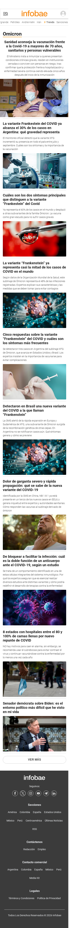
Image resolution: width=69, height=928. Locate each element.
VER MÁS (34, 759)
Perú (19, 820)
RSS (34, 829)
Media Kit (34, 878)
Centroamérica (34, 820)
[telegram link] (46, 793)
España (37, 812)
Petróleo (13, 22)
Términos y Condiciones (21, 898)
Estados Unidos (52, 812)
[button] (5, 13)
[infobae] (34, 13)
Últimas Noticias (54, 820)
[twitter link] (23, 793)
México (10, 820)
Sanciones (60, 22)
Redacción (29, 849)
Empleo (42, 849)
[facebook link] (15, 793)
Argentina (12, 869)
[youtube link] (38, 793)
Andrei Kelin (26, 22)
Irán (37, 22)
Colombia (25, 812)
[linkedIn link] (54, 793)
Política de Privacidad (49, 898)
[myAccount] (63, 14)
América (12, 812)
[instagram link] (30, 793)
